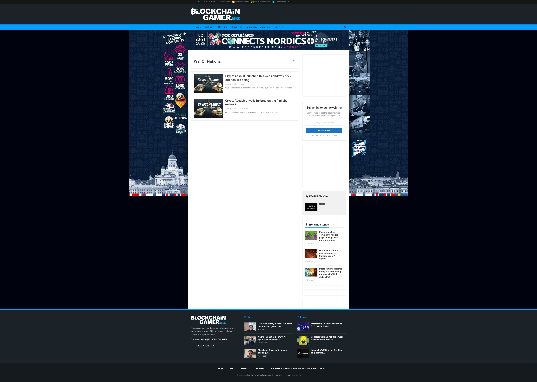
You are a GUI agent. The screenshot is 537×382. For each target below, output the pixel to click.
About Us (279, 27)
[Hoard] (311, 207)
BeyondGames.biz (282, 2)
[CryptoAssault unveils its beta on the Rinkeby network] (208, 108)
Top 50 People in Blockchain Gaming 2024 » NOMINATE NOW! (298, 368)
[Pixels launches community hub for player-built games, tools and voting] (311, 235)
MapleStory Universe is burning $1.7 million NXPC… (326, 325)
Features (209, 27)
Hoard (322, 204)
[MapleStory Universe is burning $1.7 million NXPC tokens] (303, 326)
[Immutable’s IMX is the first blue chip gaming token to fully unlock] (303, 353)
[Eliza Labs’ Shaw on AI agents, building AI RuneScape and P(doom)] (250, 353)
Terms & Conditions (293, 375)
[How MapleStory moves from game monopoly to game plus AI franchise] (250, 326)
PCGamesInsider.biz (262, 2)
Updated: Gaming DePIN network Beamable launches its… (327, 338)
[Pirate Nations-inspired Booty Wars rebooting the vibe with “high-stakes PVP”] (311, 272)
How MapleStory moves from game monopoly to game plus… (275, 325)
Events (223, 27)
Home (220, 368)
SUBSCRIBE (325, 130)
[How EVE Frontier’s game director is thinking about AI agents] (311, 253)
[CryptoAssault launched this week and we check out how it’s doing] (208, 83)
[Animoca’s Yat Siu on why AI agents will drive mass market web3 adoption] (250, 340)
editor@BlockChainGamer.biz (214, 339)
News (198, 27)
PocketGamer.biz (242, 2)
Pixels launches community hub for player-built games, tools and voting (328, 236)
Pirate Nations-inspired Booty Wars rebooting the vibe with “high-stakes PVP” (330, 273)
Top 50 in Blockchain (258, 27)
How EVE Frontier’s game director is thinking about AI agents (328, 254)
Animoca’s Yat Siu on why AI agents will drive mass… (272, 338)
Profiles (238, 27)
